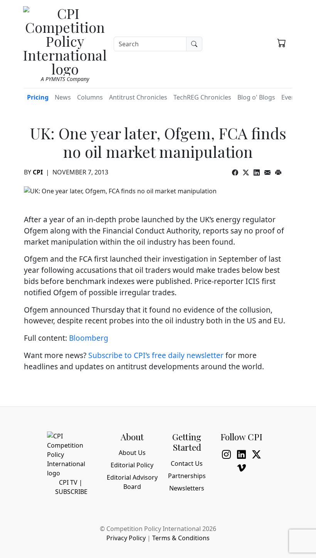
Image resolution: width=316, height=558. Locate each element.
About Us (132, 452)
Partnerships (187, 476)
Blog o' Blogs (256, 97)
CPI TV (68, 482)
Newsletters (186, 488)
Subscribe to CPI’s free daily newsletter (156, 355)
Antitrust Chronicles (138, 97)
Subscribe (71, 491)
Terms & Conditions (181, 538)
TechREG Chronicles (202, 97)
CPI (38, 172)
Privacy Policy (126, 538)
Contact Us (187, 463)
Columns (90, 97)
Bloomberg (88, 338)
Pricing (38, 97)
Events (291, 97)
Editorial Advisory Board (132, 482)
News (63, 97)
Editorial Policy (132, 465)
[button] (281, 43)
